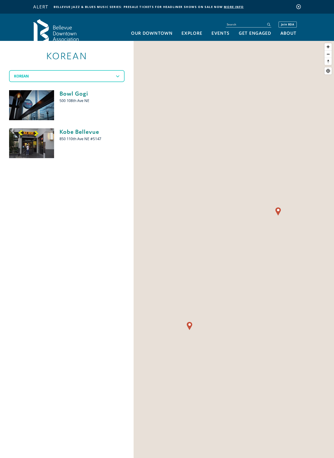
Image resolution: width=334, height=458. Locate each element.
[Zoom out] (328, 54)
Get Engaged (255, 33)
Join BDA (287, 24)
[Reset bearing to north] (328, 61)
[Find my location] (328, 71)
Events (221, 33)
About (288, 33)
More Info (234, 7)
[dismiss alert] (298, 7)
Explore (192, 33)
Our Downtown (151, 33)
